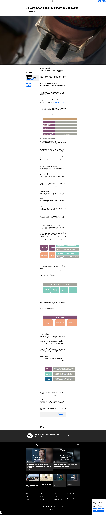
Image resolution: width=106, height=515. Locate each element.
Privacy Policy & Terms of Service (53, 509)
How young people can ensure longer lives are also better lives (45, 482)
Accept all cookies (98, 510)
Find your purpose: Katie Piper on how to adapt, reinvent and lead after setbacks (59, 483)
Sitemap (53, 511)
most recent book (49, 75)
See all (78, 444)
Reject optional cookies (99, 508)
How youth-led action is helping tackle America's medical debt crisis (31, 483)
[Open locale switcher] (1, 512)
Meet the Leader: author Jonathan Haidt (72, 482)
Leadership (28, 5)
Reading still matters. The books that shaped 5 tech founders (65, 465)
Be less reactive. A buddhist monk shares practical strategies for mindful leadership (38, 466)
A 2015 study (47, 107)
